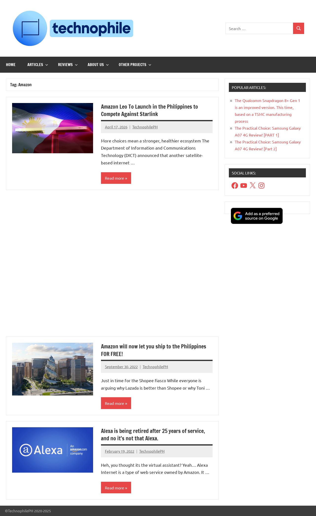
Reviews (65, 64)
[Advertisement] (112, 266)
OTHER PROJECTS (132, 64)
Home (11, 64)
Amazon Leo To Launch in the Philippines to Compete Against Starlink (149, 110)
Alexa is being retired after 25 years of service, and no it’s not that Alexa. (153, 434)
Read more (114, 177)
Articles (35, 64)
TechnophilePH (145, 126)
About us (96, 64)
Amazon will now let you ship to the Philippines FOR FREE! (153, 350)
